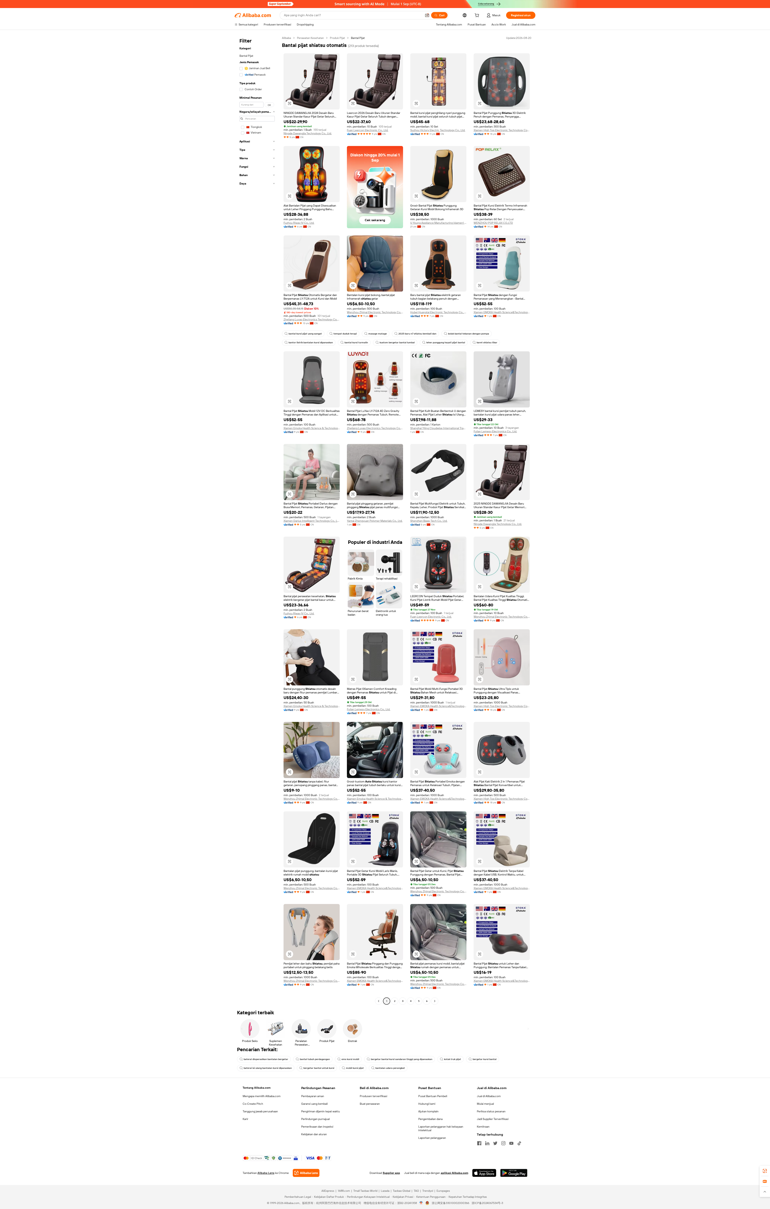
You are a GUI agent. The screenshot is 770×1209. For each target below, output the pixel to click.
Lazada (385, 1190)
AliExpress (327, 1190)
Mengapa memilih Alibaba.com (262, 1096)
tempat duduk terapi (345, 333)
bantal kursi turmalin (356, 342)
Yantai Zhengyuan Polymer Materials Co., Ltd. (374, 520)
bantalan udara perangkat (390, 1068)
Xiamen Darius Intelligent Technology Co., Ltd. (312, 520)
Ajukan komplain (428, 1111)
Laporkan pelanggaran (432, 1137)
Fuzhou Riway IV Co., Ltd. (299, 222)
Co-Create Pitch (253, 1103)
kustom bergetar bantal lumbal (397, 342)
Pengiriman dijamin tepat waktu (320, 1111)
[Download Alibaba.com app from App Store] (484, 1173)
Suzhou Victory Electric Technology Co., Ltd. (437, 130)
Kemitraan (483, 1126)
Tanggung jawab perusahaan (260, 1111)
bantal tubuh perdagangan (315, 1059)
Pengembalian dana (430, 1119)
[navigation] (257, 520)
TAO (416, 1190)
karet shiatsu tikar (487, 342)
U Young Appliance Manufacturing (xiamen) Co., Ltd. (438, 222)
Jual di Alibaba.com (489, 1096)
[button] (427, 15)
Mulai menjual (485, 1103)
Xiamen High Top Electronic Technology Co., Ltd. (502, 130)
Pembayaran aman (312, 1096)
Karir (245, 1119)
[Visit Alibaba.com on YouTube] (511, 1143)
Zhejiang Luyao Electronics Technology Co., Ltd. (312, 319)
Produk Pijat (337, 38)
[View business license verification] (421, 1203)
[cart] (478, 15)
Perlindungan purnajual (315, 1119)
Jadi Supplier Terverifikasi (493, 1119)
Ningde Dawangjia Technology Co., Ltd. (308, 133)
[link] (765, 1171)
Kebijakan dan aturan (314, 1134)
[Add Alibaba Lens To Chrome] (306, 1173)
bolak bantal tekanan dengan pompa (468, 333)
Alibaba (286, 38)
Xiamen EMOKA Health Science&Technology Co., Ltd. (502, 312)
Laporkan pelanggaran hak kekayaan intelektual (440, 1128)
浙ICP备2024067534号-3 (487, 1203)
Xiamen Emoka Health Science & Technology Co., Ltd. (312, 428)
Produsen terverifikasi (373, 1096)
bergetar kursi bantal (484, 1059)
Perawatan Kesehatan (310, 38)
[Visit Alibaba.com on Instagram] (503, 1143)
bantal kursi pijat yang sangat (305, 333)
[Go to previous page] (378, 1001)
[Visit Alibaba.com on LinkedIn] (487, 1143)
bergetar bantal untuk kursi (318, 1068)
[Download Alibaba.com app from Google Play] (513, 1173)
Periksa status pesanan (491, 1111)
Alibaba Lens (265, 1173)
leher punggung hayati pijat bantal (445, 342)
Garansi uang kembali (314, 1103)
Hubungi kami (426, 1103)
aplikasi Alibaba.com (454, 1173)
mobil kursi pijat (355, 1068)
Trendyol (427, 1190)
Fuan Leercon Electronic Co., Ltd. (367, 130)
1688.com (344, 1190)
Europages (443, 1190)
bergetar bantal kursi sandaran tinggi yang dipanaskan (401, 1059)
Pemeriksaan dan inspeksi (317, 1126)
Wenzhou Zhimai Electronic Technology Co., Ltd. (375, 312)
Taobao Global (401, 1190)
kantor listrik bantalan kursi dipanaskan (311, 342)
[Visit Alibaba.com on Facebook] (479, 1143)
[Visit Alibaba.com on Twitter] (495, 1143)
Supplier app (391, 1173)
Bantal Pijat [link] (358, 38)
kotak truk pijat (452, 1059)
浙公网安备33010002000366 (450, 1203)
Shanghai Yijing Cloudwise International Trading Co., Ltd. (438, 428)
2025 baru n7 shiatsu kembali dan (417, 333)
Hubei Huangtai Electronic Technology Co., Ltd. (438, 312)
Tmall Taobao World (365, 1190)
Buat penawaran (370, 1103)
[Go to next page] (434, 1001)
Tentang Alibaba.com (257, 1087)
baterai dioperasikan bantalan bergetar (266, 1059)
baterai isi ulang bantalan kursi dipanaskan (268, 1068)
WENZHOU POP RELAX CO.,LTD (493, 222)
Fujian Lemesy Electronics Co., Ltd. (495, 431)
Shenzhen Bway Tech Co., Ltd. (428, 520)
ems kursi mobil (350, 1059)
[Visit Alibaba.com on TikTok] (519, 1143)
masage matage (377, 333)
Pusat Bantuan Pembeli (432, 1096)
